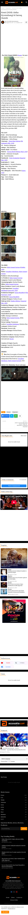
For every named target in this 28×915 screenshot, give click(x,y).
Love (14, 797)
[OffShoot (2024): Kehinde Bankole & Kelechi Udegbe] (4, 571)
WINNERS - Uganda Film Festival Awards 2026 (13, 749)
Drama (8, 412)
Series (14, 804)
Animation (14, 816)
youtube (8, 662)
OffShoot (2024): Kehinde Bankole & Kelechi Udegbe (13, 846)
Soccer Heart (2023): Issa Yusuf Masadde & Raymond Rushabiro (13, 865)
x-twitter (22, 662)
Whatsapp (16, 416)
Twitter (12, 416)
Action (14, 807)
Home (2, 8)
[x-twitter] (14, 892)
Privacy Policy (14, 900)
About (12, 897)
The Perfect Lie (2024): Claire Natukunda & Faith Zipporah (13, 859)
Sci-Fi (14, 819)
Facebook (6, 416)
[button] (22, 2)
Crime (14, 809)
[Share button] (20, 416)
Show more (24, 435)
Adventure (14, 814)
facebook (8, 666)
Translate (13, 761)
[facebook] (11, 892)
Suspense (8, 8)
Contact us (19, 897)
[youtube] (17, 892)
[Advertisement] (14, 40)
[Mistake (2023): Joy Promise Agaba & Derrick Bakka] (4, 578)
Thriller (14, 800)
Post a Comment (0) (14, 486)
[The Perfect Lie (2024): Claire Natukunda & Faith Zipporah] (4, 585)
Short (14, 812)
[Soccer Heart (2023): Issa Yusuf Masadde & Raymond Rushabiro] (4, 591)
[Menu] (2, 2)
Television (14, 802)
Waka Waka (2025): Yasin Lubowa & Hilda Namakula (13, 839)
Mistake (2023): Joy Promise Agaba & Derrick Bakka (14, 852)
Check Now (11, 908)
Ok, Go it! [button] (5, 912)
